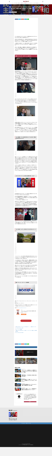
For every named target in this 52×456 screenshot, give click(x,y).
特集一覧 (11, 441)
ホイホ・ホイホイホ (12, 435)
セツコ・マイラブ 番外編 (18, 329)
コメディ (20, 378)
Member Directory (12, 426)
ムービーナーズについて (12, 436)
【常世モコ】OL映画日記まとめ (13, 430)
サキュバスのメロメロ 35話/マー (19, 332)
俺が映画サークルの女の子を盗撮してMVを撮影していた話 (16, 438)
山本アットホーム (12, 440)
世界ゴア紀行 (11, 437)
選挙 (42, 6)
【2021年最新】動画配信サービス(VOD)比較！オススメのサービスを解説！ (19, 429)
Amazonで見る (23, 314)
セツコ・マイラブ (12, 434)
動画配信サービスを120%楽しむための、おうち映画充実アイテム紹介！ (18, 439)
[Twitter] (19, 19)
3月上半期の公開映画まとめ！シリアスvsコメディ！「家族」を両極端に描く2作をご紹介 (29, 385)
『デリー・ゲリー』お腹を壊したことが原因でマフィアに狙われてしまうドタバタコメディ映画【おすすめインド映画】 (29, 371)
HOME (10, 15)
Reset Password (11, 428)
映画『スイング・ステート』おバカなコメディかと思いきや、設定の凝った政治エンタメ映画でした (13, 419)
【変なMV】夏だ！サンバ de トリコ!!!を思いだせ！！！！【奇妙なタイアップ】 (25, 326)
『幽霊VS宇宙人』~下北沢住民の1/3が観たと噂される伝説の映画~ (29, 376)
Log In (10, 426)
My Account (11, 427)
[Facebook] (16, 19)
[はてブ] (25, 19)
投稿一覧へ (30, 401)
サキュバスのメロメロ (12, 433)
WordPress (31, 444)
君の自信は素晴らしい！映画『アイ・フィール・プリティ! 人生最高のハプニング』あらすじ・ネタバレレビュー (29, 380)
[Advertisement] (26, 25)
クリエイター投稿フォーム (13, 432)
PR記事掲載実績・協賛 (12, 428)
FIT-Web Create (25, 444)
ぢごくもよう (11, 431)
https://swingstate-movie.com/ (22, 307)
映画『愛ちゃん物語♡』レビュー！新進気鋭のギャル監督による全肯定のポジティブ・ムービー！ (29, 389)
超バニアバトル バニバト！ (13, 442)
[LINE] (28, 19)
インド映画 (20, 369)
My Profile (11, 427)
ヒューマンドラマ (19, 383)
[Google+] (22, 19)
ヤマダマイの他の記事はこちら (26, 320)
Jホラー (20, 374)
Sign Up (10, 429)
